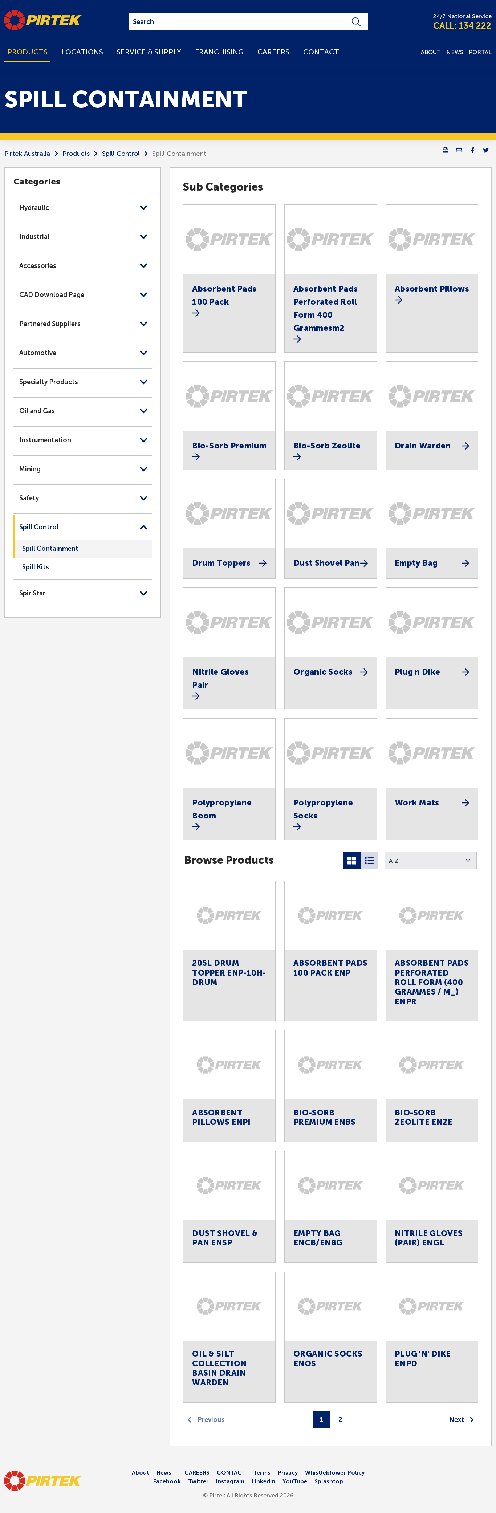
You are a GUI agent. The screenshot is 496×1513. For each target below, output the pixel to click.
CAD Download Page (51, 295)
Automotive (37, 353)
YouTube (294, 1481)
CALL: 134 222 (462, 25)
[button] (431, 860)
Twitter (198, 1481)
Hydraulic (34, 208)
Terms (262, 1472)
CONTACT (231, 1472)
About (140, 1472)
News (163, 1472)
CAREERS (197, 1472)
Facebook (167, 1481)
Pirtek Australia (27, 154)
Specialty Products (48, 382)
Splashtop (328, 1481)
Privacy (288, 1472)
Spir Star (32, 593)
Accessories (37, 266)
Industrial (34, 237)
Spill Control (121, 154)
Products (76, 154)
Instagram (230, 1481)
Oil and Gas (37, 411)
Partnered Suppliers (50, 324)
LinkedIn (263, 1481)
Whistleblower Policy (335, 1472)
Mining (30, 469)
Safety (29, 498)
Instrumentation (45, 440)
